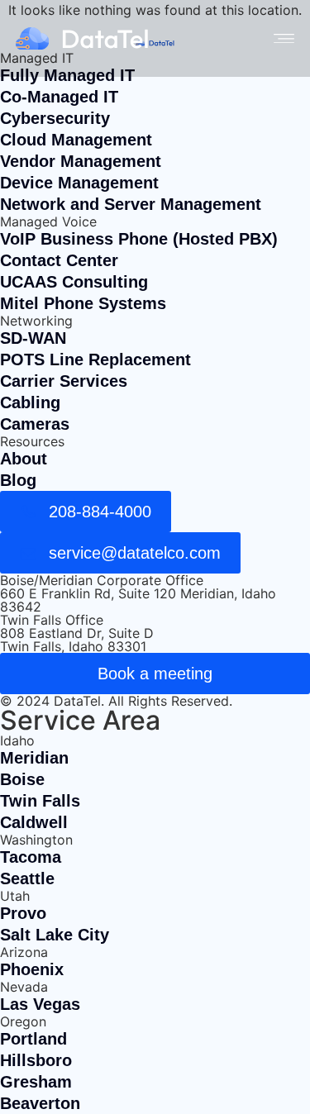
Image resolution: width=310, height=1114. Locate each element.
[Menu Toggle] (284, 39)
